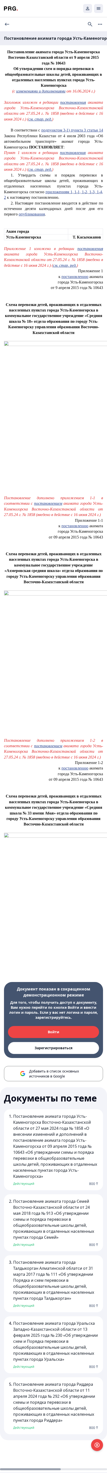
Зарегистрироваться (53, 1048)
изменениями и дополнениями (40, 91)
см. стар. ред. (40, 119)
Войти (53, 1032)
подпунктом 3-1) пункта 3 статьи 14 (72, 130)
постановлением (48, 503)
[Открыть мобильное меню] (98, 8)
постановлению (74, 276)
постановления (73, 102)
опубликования (32, 214)
